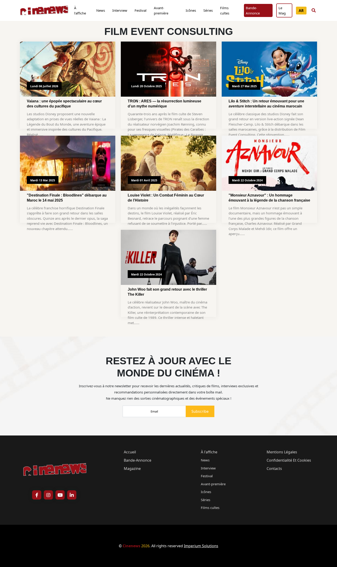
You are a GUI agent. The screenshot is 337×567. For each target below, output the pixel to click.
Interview (119, 10)
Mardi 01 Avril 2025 (144, 180)
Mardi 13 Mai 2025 (42, 180)
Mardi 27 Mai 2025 (244, 86)
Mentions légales (282, 452)
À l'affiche (80, 10)
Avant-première (161, 10)
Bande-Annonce (253, 10)
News (100, 10)
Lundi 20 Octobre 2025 (146, 86)
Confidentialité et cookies (289, 460)
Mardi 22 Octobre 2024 (247, 180)
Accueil (130, 452)
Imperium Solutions (201, 545)
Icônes (191, 10)
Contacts (274, 468)
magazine (132, 468)
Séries (208, 10)
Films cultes (224, 10)
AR (301, 10)
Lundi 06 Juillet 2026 (44, 86)
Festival (140, 10)
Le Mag (282, 10)
